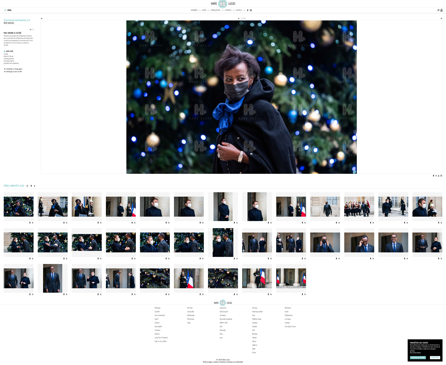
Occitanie (223, 315)
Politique (157, 308)
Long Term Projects (161, 337)
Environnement (160, 315)
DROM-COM (224, 323)
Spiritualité (158, 326)
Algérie (254, 345)
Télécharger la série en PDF (14, 72)
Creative (157, 330)
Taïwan (254, 337)
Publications (215, 10)
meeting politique (9, 59)
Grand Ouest (224, 311)
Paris (221, 334)
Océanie (254, 323)
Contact (239, 10)
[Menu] (5, 10)
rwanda (6, 54)
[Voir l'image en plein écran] (441, 176)
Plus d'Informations (415, 353)
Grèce (254, 352)
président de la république (11, 63)
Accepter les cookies (418, 358)
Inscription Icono (290, 326)
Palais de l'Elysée (8, 56)
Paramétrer (435, 358)
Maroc (254, 341)
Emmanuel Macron (9, 61)
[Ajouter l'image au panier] (436, 176)
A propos (228, 10)
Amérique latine (257, 311)
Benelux (254, 334)
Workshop (190, 319)
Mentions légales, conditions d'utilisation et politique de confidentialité (223, 362)
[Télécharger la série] (31, 186)
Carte (204, 10)
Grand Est (223, 308)
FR (30, 30)
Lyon (221, 337)
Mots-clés (9, 51)
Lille (221, 326)
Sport (156, 319)
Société (157, 311)
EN (33, 30)
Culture (157, 323)
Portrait (189, 308)
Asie (253, 315)
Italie (253, 349)
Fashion (157, 334)
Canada (254, 326)
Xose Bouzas (9, 23)
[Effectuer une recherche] (438, 10)
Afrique (254, 308)
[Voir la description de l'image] (439, 176)
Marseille (223, 330)
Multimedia (190, 315)
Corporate (190, 311)
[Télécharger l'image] (434, 176)
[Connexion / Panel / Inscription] (441, 10)
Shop (188, 323)
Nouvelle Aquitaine (226, 319)
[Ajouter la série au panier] (34, 186)
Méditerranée (256, 319)
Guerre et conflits (161, 341)
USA (253, 330)
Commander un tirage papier (14, 69)
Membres (194, 10)
